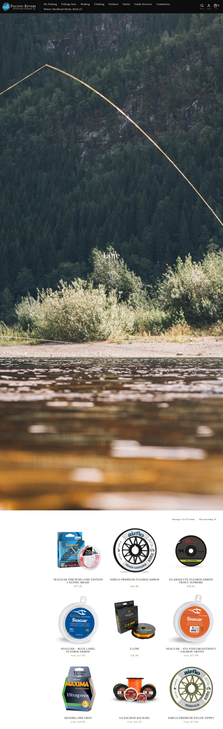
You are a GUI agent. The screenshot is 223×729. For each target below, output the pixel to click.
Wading (85, 4)
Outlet (126, 4)
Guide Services (143, 4)
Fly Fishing (50, 4)
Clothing (99, 4)
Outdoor (113, 4)
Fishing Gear (68, 4)
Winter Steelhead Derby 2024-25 (63, 9)
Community (163, 4)
